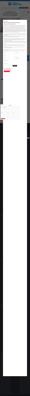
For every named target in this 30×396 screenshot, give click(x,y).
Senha (5, 57)
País (4, 62)
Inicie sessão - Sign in (6, 71)
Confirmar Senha (17, 57)
